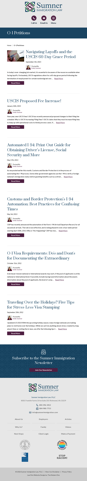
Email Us (44, 23)
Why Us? (19, 427)
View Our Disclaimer (52, 472)
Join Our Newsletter (43, 370)
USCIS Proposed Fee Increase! (34, 101)
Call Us (34, 23)
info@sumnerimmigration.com (45, 412)
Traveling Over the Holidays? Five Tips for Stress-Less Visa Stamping (40, 305)
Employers (43, 419)
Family (43, 427)
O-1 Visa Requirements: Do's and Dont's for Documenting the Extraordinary (41, 256)
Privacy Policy (67, 472)
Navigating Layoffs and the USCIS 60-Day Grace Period (51, 54)
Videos (68, 427)
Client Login (43, 434)
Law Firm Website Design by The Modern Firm (43, 475)
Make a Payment (68, 434)
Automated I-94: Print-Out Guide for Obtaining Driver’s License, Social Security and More (39, 150)
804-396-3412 (45, 405)
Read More (58, 78)
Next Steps (19, 434)
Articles (68, 419)
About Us (19, 419)
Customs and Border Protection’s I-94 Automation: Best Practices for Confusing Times (43, 204)
